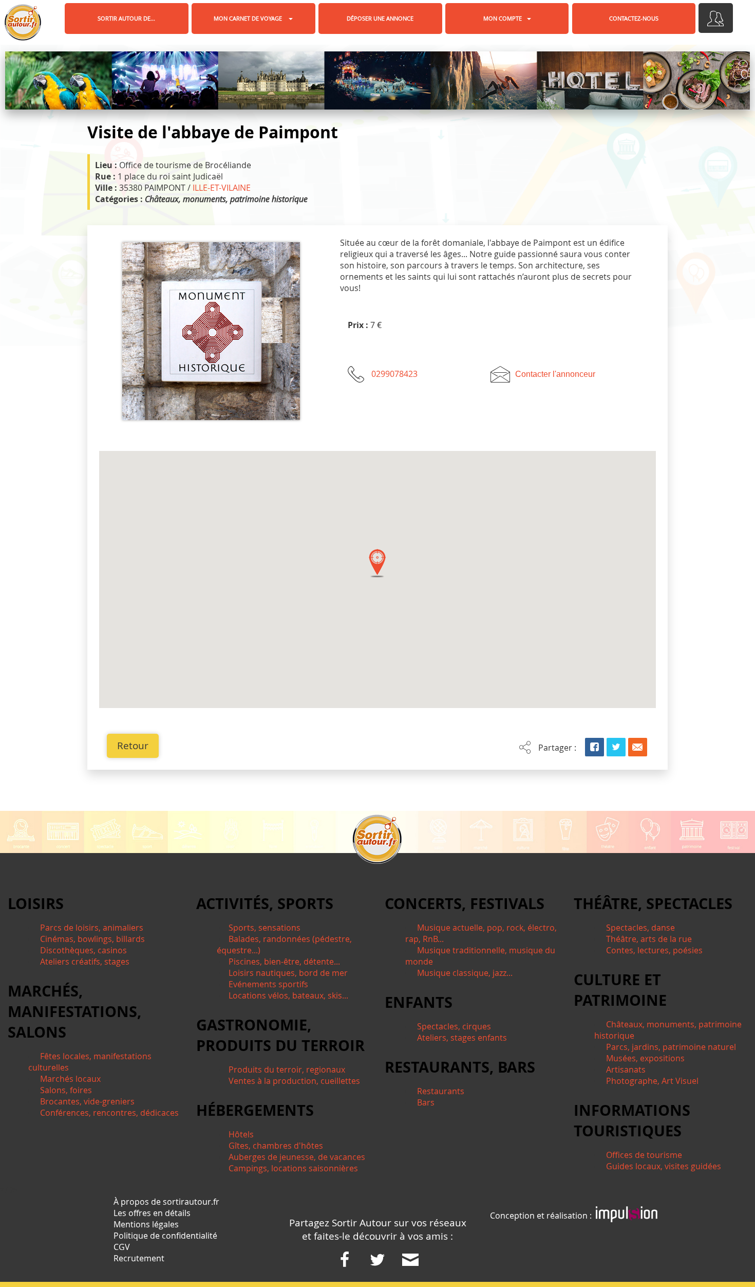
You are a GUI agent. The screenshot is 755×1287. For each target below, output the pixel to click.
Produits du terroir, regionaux (287, 1069)
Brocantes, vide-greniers (87, 1101)
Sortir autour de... (126, 18)
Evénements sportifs (268, 984)
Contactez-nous (633, 18)
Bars (426, 1102)
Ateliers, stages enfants (462, 1037)
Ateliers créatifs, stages (84, 961)
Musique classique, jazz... (465, 972)
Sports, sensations (264, 927)
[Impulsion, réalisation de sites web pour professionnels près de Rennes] (626, 1215)
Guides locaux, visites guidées (663, 1166)
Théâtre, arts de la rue (649, 939)
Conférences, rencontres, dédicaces (109, 1112)
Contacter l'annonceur (555, 374)
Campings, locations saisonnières (293, 1168)
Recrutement (139, 1258)
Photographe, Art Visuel (652, 1080)
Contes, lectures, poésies (654, 950)
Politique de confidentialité (165, 1235)
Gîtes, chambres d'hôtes (276, 1145)
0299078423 (394, 373)
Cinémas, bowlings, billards (92, 939)
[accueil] (23, 22)
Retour (132, 745)
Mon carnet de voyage (249, 18)
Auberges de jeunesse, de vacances (297, 1157)
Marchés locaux (70, 1078)
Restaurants (440, 1091)
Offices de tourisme (644, 1155)
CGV (122, 1247)
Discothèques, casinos (83, 950)
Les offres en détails (152, 1213)
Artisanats (626, 1069)
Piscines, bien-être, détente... (284, 961)
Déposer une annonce (380, 18)
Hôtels (241, 1134)
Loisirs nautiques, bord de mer (288, 972)
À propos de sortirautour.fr (166, 1201)
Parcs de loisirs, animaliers (91, 927)
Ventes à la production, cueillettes (294, 1080)
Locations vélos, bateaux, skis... (288, 995)
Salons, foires (66, 1090)
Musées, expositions (645, 1058)
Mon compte (502, 18)
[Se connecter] (716, 18)
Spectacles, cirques (454, 1026)
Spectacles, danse (640, 927)
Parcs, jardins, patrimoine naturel (671, 1047)
